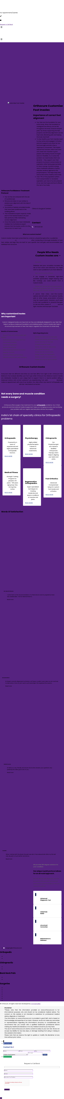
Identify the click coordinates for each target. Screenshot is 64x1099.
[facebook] (33, 212)
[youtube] (33, 214)
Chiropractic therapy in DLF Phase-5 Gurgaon (18, 967)
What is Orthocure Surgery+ (12, 988)
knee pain (52, 380)
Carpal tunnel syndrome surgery (14, 992)
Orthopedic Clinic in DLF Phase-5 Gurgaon (17, 956)
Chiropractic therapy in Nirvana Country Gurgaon (19, 969)
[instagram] (33, 218)
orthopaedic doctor (24, 240)
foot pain (54, 304)
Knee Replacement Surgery (12, 990)
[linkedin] (32, 216)
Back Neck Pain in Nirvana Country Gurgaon (17, 979)
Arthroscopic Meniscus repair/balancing (16, 996)
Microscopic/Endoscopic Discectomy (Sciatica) (19, 994)
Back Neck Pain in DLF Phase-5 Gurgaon (16, 977)
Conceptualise (35, 1004)
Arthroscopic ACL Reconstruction (14, 998)
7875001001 (4, 18)
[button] (32, 27)
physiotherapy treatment (10, 384)
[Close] (1, 1098)
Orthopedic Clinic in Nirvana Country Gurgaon (18, 958)
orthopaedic (41, 405)
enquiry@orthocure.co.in (8, 22)
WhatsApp (8, 1057)
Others (5, 1000)
